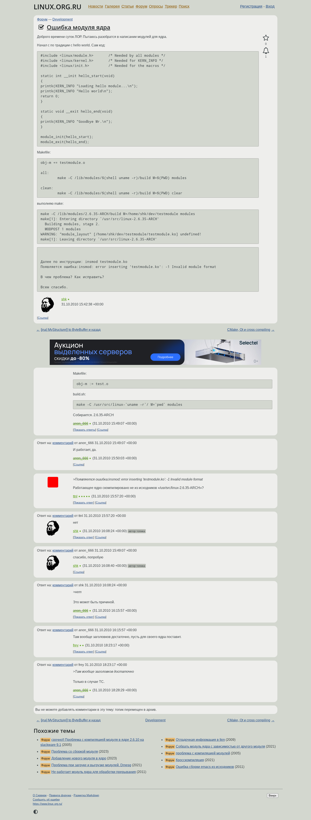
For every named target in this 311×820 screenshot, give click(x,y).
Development (62, 19)
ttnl (75, 496)
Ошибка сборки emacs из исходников (205, 767)
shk (64, 299)
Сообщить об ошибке (46, 799)
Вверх (273, 795)
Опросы (156, 6)
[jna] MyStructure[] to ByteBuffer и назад (70, 329)
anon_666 (80, 423)
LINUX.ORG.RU (57, 6)
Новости (95, 6)
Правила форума (60, 795)
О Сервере (40, 795)
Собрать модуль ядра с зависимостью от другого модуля (220, 746)
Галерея (112, 6)
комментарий (62, 443)
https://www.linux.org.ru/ (47, 803)
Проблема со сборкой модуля (74, 751)
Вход (270, 6)
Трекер (171, 6)
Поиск (184, 6)
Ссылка (43, 317)
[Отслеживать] (266, 51)
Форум (141, 6)
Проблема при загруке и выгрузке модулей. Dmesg (91, 765)
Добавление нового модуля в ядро (78, 758)
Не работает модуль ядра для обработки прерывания (93, 772)
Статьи (127, 6)
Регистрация (251, 6)
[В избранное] (266, 38)
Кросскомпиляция (190, 760)
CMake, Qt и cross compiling (248, 329)
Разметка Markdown (86, 795)
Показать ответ (83, 502)
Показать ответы (84, 429)
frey (75, 645)
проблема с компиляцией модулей (203, 753)
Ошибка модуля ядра (78, 27)
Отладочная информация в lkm (200, 739)
